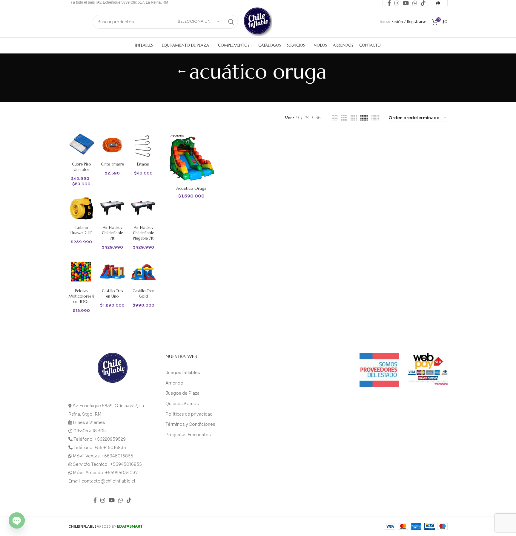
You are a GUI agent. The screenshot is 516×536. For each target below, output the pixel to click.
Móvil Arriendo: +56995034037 (105, 472)
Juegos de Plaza (182, 393)
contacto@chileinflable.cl (108, 481)
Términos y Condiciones (190, 424)
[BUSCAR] (231, 22)
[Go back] (181, 72)
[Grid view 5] (364, 118)
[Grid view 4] (354, 118)
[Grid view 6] (375, 118)
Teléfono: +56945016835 (99, 447)
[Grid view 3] (344, 118)
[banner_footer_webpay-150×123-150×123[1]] (428, 369)
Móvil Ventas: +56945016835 (103, 456)
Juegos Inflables (182, 372)
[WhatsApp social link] (120, 500)
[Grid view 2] (334, 118)
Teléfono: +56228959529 (99, 439)
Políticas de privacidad (189, 414)
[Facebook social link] (95, 500)
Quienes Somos (182, 403)
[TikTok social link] (129, 500)
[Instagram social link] (103, 500)
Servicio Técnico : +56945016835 (107, 464)
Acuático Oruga (191, 188)
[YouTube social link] (111, 500)
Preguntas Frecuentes (188, 434)
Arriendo (174, 383)
